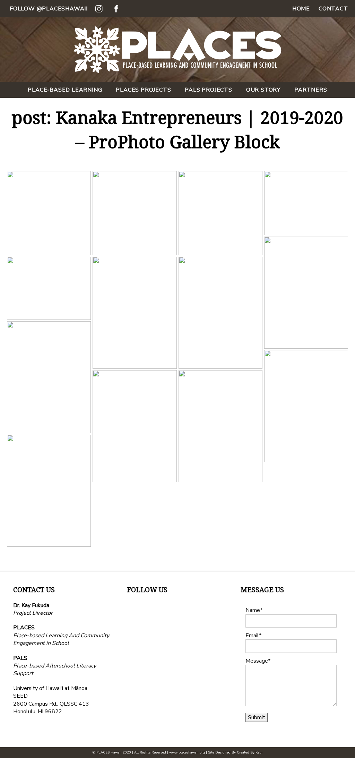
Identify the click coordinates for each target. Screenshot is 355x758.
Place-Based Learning (65, 90)
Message (256, 661)
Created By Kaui (249, 752)
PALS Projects (208, 90)
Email (252, 635)
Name (252, 610)
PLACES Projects (143, 90)
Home (301, 8)
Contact (333, 8)
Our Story (263, 90)
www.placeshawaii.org (187, 752)
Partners (310, 90)
